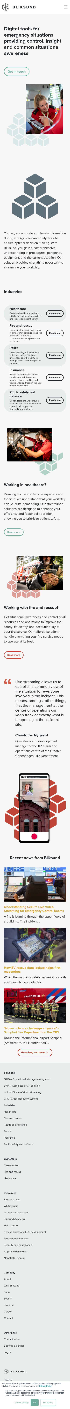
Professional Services (16, 1238)
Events (8, 1298)
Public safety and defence (18, 1144)
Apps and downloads (16, 1251)
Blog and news (12, 1199)
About (7, 1279)
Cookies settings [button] (21, 1402)
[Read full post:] (35, 1005)
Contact (8, 1318)
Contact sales (11, 1339)
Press (7, 1292)
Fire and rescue (12, 1118)
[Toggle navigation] (66, 7)
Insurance (9, 1138)
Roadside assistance (15, 1125)
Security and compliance (18, 1245)
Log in (7, 1352)
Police (7, 1131)
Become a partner (14, 1346)
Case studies (11, 1165)
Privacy (8, 1380)
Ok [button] (34, 1402)
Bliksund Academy (14, 1219)
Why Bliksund (11, 1285)
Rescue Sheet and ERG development (25, 1232)
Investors (9, 1305)
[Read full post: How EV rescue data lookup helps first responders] (35, 945)
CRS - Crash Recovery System (21, 1099)
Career (8, 1311)
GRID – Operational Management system (27, 1079)
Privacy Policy (45, 1385)
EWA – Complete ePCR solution (22, 1086)
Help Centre (11, 1225)
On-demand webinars (16, 1212)
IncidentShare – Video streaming (22, 1092)
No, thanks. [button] (48, 1402)
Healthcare (10, 1112)
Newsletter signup (14, 1258)
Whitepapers (11, 1206)
